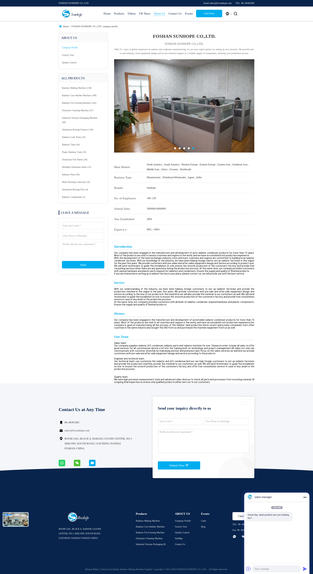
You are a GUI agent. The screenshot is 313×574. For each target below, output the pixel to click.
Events (189, 13)
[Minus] (305, 497)
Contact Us (175, 13)
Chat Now (209, 13)
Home (107, 13)
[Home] (72, 14)
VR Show (144, 13)
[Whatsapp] (66, 465)
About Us (159, 13)
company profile (70, 47)
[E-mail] (96, 465)
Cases (203, 521)
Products (119, 13)
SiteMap (179, 538)
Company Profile (183, 521)
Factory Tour (68, 55)
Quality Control (69, 62)
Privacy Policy (92, 569)
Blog (203, 526)
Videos (131, 13)
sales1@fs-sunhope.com (77, 430)
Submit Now (177, 465)
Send (83, 264)
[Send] (304, 568)
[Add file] (248, 568)
